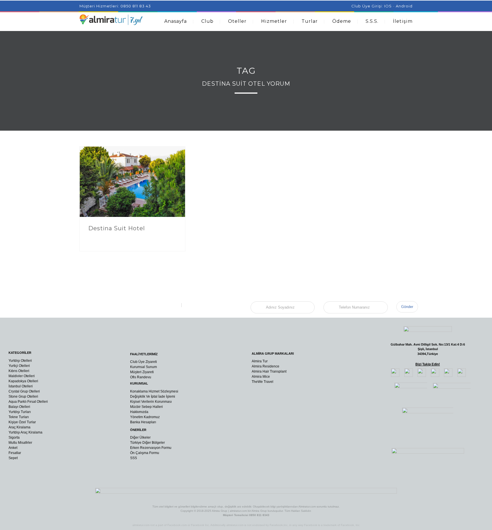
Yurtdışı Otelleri (20, 361)
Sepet (13, 458)
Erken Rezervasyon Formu (150, 448)
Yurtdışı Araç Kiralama (25, 432)
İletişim (403, 21)
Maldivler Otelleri (22, 376)
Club (207, 21)
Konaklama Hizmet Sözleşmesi (154, 391)
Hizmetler (274, 21)
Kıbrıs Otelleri (19, 371)
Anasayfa (175, 21)
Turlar (310, 21)
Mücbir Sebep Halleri (146, 407)
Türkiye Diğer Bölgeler (147, 443)
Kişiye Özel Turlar (22, 422)
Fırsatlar (15, 453)
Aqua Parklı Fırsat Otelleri (28, 402)
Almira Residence (265, 366)
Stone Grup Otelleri (23, 396)
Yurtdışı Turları (20, 412)
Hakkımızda (139, 412)
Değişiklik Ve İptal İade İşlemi (152, 396)
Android (404, 6)
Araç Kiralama (19, 427)
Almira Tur (260, 361)
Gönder (407, 307)
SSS (133, 458)
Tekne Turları (19, 417)
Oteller (237, 21)
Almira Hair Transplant (269, 371)
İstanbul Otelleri (21, 386)
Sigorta (14, 437)
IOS (388, 6)
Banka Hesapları (143, 422)
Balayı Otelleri (19, 407)
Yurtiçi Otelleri (19, 366)
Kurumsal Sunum (143, 367)
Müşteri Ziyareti (142, 372)
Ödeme (341, 21)
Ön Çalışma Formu (144, 453)
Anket (13, 448)
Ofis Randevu (140, 377)
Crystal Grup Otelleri (24, 391)
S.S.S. (372, 21)
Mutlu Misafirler (20, 443)
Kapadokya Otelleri (23, 381)
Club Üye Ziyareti (143, 362)
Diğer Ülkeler (140, 437)
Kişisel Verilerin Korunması (151, 402)
